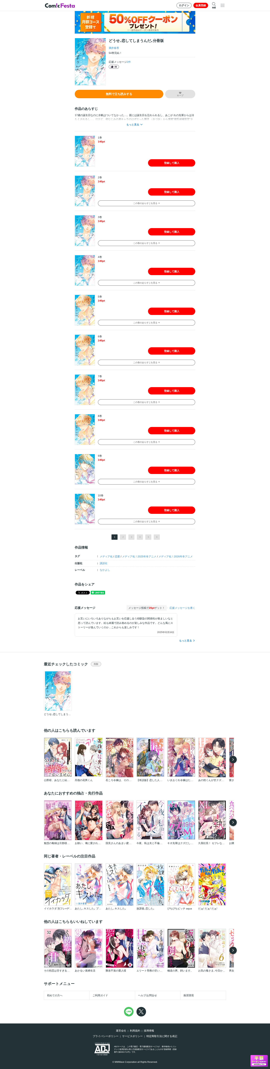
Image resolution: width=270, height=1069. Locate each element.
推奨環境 (188, 995)
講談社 (103, 563)
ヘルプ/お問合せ (147, 995)
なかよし (105, 569)
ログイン (184, 5)
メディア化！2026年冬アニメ (176, 556)
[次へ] (233, 759)
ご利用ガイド (100, 995)
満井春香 (114, 47)
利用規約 (135, 1030)
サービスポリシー (132, 1036)
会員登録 (201, 5)
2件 (129, 61)
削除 (96, 664)
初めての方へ (54, 995)
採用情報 (149, 1030)
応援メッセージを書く (182, 608)
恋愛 (117, 556)
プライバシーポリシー (105, 1036)
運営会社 (121, 1030)
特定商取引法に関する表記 (161, 1036)
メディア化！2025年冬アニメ (139, 556)
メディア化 (106, 556)
